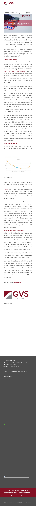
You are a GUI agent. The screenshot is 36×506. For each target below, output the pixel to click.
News (8, 490)
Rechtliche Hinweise (24, 492)
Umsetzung (29, 502)
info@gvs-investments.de (12, 366)
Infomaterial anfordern (10, 492)
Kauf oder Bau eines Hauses (14, 71)
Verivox (6, 189)
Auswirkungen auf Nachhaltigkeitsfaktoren (17, 495)
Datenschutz (15, 490)
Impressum (24, 490)
